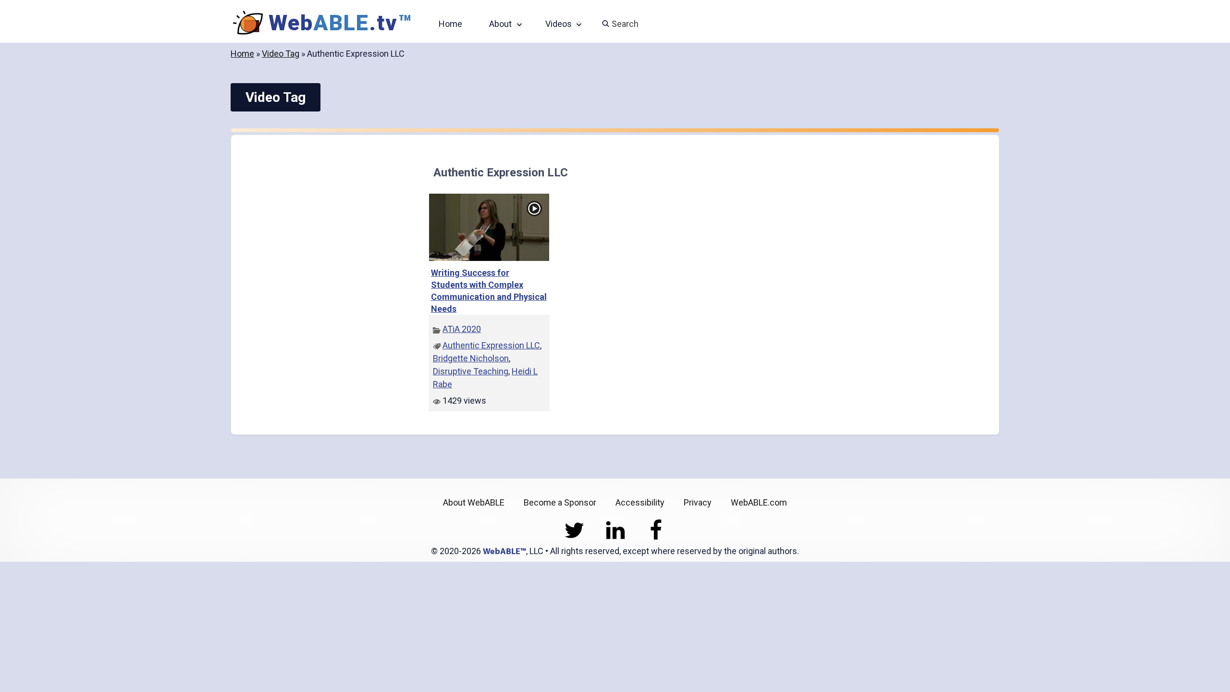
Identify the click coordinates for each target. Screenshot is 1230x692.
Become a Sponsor (560, 502)
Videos (558, 24)
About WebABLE (473, 502)
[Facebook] (656, 538)
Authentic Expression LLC (491, 345)
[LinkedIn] (615, 538)
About (500, 24)
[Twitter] (574, 538)
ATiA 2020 (462, 329)
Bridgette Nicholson (471, 358)
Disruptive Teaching (470, 371)
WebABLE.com (759, 502)
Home (450, 24)
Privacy (698, 502)
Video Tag (280, 54)
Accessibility (639, 502)
